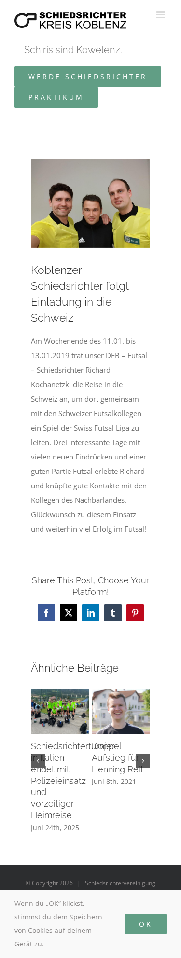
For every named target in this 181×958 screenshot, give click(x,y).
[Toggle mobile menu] (161, 15)
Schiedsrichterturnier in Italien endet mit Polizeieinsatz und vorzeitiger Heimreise (72, 781)
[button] (38, 761)
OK (146, 924)
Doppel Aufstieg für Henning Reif (117, 757)
